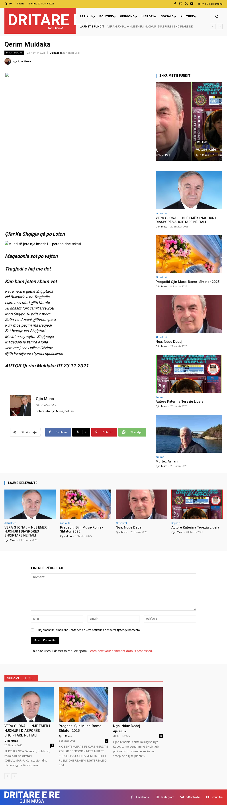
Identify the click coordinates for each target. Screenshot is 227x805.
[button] (217, 16)
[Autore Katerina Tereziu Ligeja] (189, 121)
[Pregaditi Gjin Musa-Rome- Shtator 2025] (189, 254)
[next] (220, 26)
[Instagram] (180, 3)
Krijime (167, 142)
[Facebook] (175, 3)
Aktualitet (161, 213)
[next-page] (14, 776)
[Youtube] (192, 3)
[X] (186, 3)
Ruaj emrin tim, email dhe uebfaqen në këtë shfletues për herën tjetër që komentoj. (89, 630)
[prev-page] (7, 776)
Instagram (167, 797)
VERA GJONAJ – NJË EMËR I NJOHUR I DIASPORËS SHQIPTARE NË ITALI (186, 220)
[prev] (212, 26)
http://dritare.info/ (46, 405)
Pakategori (14, 52)
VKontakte (193, 797)
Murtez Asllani (167, 461)
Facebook (142, 797)
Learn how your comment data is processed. (120, 651)
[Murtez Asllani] (189, 434)
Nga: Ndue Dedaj (169, 342)
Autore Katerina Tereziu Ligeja (186, 149)
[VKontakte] (182, 797)
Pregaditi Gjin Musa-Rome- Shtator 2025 (133, 26)
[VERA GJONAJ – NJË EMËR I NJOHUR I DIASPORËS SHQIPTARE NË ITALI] (189, 190)
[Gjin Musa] (8, 61)
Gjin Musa (24, 61)
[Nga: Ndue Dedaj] (189, 314)
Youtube (217, 797)
